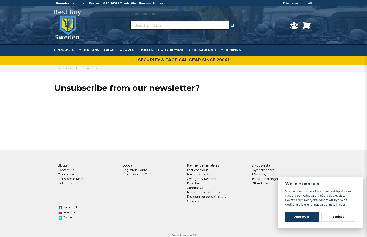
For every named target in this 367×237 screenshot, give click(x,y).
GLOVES (127, 50)
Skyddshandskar (263, 170)
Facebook (71, 207)
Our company (68, 174)
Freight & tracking (200, 174)
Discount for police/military (206, 197)
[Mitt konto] (294, 25)
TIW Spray (259, 174)
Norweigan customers (203, 192)
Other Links (260, 183)
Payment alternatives (203, 165)
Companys (195, 188)
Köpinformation (68, 3)
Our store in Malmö (72, 179)
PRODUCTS (64, 50)
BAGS (109, 50)
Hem (57, 68)
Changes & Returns (201, 179)
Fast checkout (197, 170)
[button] (310, 3)
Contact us (66, 170)
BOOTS (146, 50)
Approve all (302, 216)
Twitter (68, 217)
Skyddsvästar (261, 165)
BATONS (91, 50)
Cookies (95, 3)
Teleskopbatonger (264, 179)
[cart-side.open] (306, 25)
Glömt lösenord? (134, 174)
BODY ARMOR (170, 50)
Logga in (129, 165)
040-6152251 (113, 3)
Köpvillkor (194, 183)
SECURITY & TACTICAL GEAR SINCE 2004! (183, 59)
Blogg (62, 165)
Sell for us (65, 183)
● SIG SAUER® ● (202, 50)
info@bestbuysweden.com (144, 3)
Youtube (69, 212)
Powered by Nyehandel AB (184, 235)
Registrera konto (134, 170)
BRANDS (233, 50)
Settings (338, 216)
